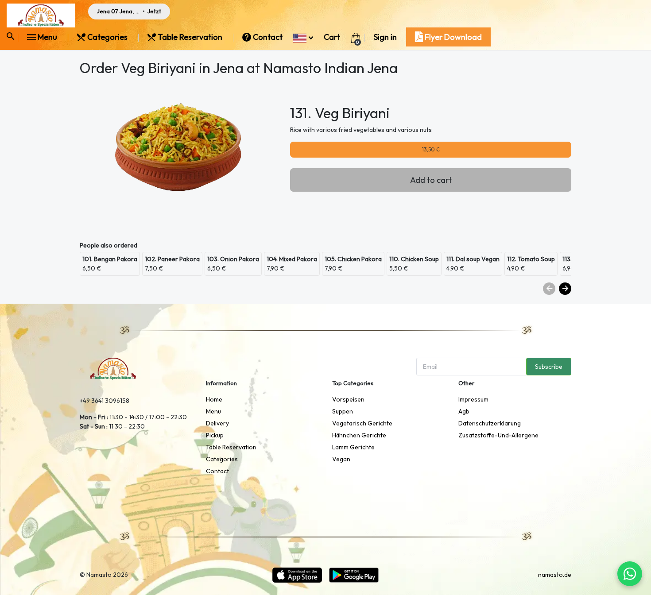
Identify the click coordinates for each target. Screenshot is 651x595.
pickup (215, 435)
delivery (217, 423)
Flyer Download (452, 37)
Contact (267, 37)
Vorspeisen (348, 399)
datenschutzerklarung (489, 423)
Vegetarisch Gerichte (362, 423)
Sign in (385, 37)
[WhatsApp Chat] (629, 573)
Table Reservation (190, 37)
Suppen (342, 411)
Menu (47, 37)
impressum (473, 399)
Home (214, 399)
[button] (303, 37)
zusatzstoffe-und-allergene (498, 435)
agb (463, 411)
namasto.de (554, 575)
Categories (107, 37)
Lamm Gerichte (353, 447)
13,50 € (431, 149)
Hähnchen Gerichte (359, 435)
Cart (332, 37)
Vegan (341, 459)
